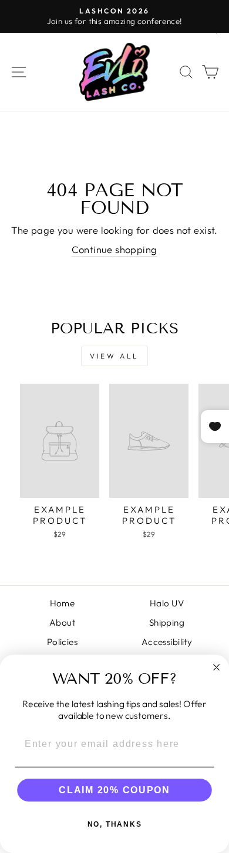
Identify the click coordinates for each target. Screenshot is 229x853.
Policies (62, 641)
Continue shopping (114, 249)
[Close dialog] (216, 667)
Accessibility (167, 641)
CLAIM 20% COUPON (114, 790)
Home (62, 603)
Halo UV (167, 603)
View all (114, 356)
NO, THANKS (114, 824)
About (62, 622)
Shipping (166, 622)
